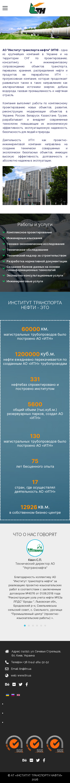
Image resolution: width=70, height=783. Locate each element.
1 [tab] (25, 625)
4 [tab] (37, 625)
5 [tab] (41, 625)
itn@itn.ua (25, 668)
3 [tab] (33, 625)
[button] (32, 35)
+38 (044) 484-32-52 (36, 662)
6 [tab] (45, 625)
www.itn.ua (24, 675)
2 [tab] (29, 625)
